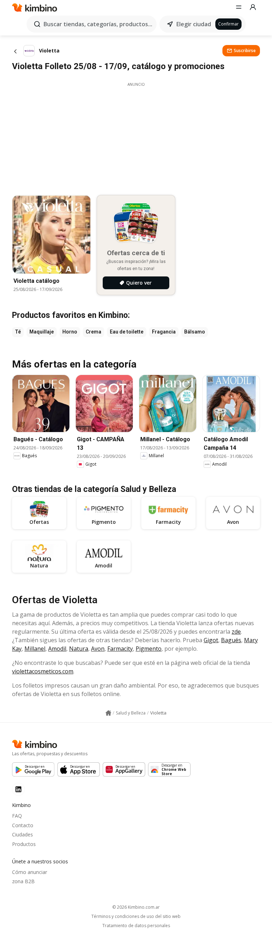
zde (236, 631)
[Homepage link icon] (108, 713)
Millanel (34, 648)
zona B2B (23, 881)
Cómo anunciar (29, 872)
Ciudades (22, 834)
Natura (78, 648)
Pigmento (149, 648)
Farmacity (120, 648)
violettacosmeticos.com (42, 671)
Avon (97, 648)
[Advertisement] (136, 136)
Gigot (211, 640)
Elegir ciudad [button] (193, 24)
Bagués (231, 640)
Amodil (57, 648)
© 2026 (136, 907)
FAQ (17, 815)
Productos (24, 844)
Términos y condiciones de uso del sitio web (136, 916)
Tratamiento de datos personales (136, 926)
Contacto (22, 825)
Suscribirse (245, 50)
